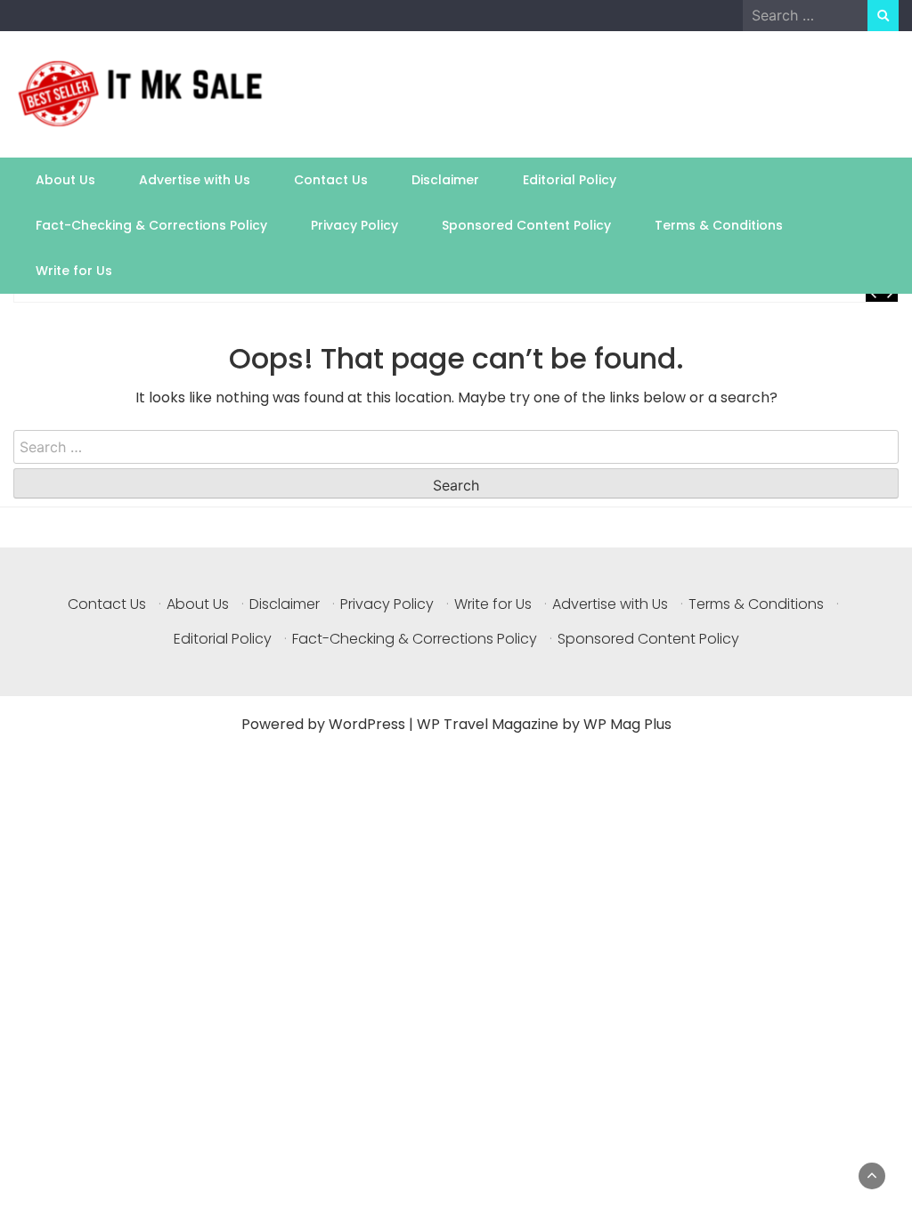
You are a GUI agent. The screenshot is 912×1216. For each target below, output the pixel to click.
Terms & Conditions (719, 225)
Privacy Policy (354, 225)
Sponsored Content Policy (526, 225)
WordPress (367, 724)
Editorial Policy (569, 180)
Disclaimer (445, 180)
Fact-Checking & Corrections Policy (151, 225)
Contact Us (331, 180)
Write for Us (74, 271)
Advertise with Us (194, 180)
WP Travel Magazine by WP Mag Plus (544, 724)
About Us (65, 180)
